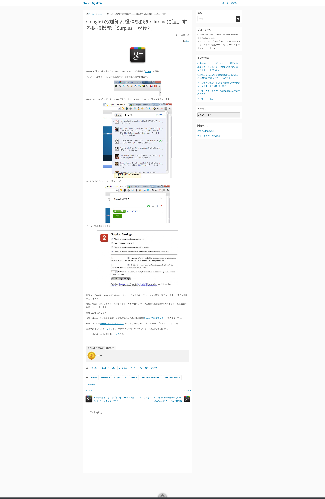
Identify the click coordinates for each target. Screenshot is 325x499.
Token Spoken (92, 3)
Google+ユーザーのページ (112, 323)
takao (187, 41)
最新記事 (110, 348)
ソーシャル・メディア (127, 368)
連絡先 (234, 3)
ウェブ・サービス (108, 368)
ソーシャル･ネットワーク (150, 377)
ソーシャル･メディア (172, 377)
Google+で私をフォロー (154, 318)
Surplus (148, 71)
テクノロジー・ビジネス (148, 368)
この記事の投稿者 (95, 348)
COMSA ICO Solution (206, 131)
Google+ (94, 368)
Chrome (94, 377)
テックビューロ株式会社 (208, 136)
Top (319, 493)
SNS (125, 377)
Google (117, 377)
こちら (110, 329)
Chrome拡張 (105, 377)
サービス (134, 377)
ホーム (225, 3)
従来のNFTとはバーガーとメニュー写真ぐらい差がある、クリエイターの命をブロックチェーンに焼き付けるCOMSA (218, 66)
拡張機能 (91, 384)
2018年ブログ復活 (205, 99)
